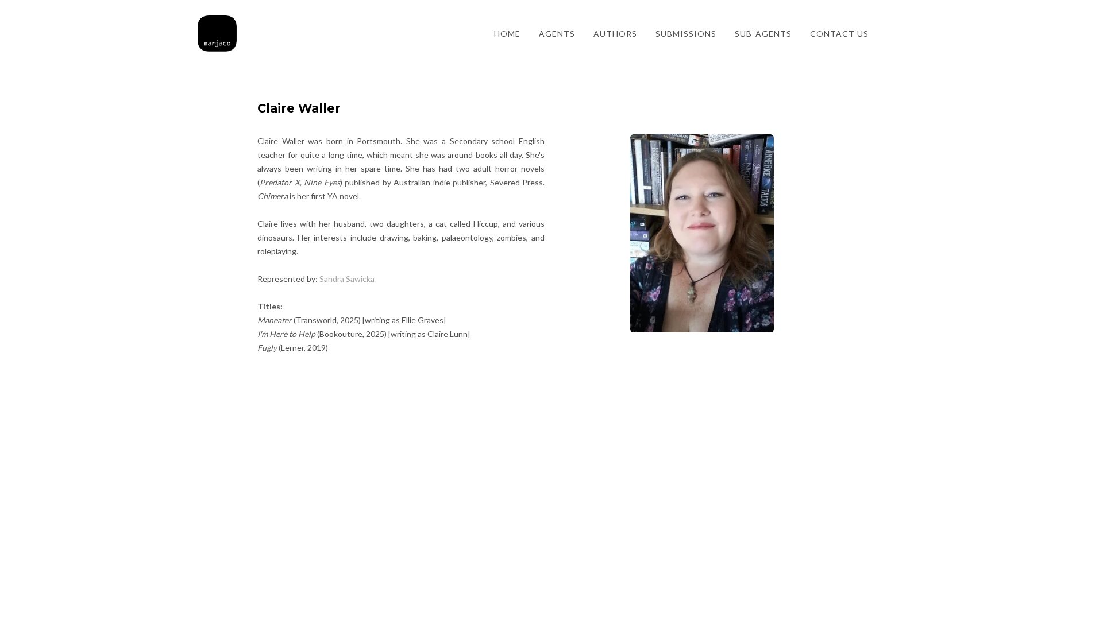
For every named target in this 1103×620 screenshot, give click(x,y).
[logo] (217, 34)
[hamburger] (250, 27)
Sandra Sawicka (347, 279)
